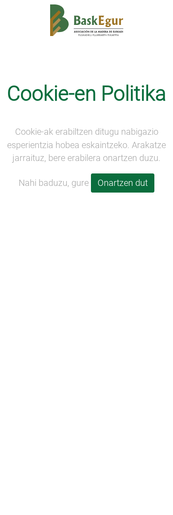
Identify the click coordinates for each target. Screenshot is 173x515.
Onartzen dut (123, 183)
